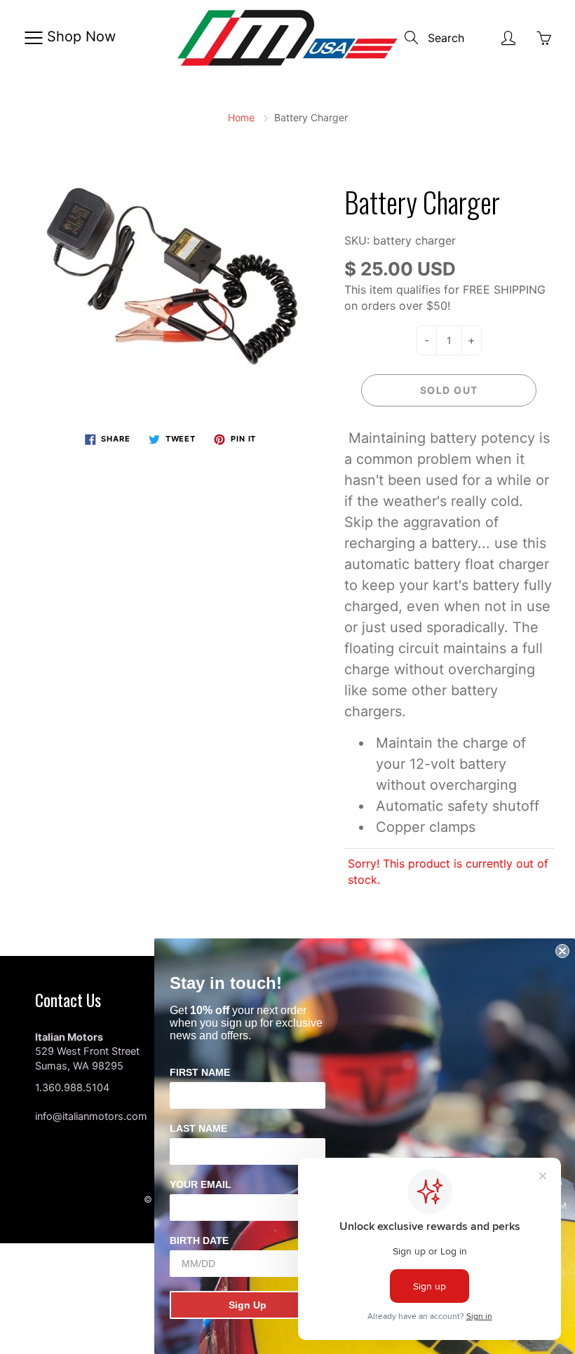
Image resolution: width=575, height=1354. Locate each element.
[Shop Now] (33, 37)
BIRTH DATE (199, 1240)
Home (241, 117)
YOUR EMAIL (200, 1184)
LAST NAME (198, 1128)
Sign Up (247, 1305)
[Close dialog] (562, 951)
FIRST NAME (200, 1072)
